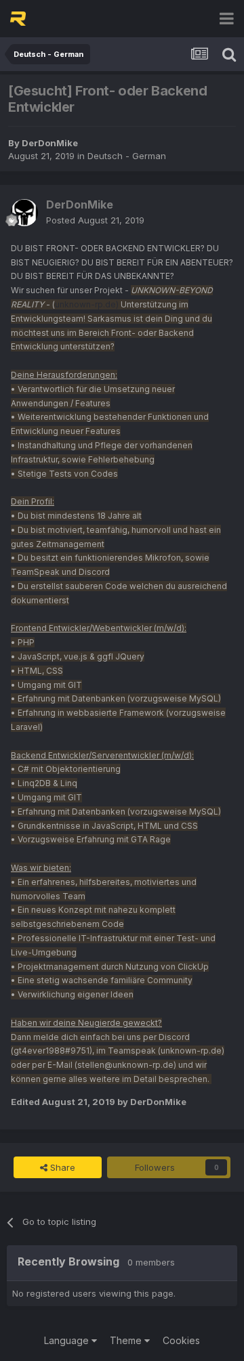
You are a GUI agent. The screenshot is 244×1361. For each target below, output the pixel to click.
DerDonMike (50, 142)
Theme (127, 1340)
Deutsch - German (126, 155)
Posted (95, 220)
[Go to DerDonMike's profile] (24, 212)
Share (61, 1167)
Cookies (181, 1340)
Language (68, 1340)
